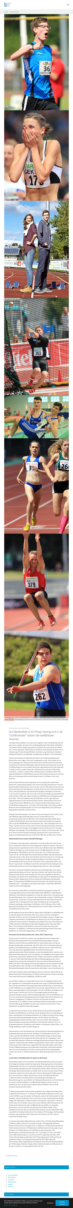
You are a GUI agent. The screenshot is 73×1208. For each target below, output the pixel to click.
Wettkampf (12, 1177)
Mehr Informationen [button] (11, 1205)
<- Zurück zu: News (11, 1156)
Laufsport (11, 1180)
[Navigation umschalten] (68, 4)
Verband (10, 1186)
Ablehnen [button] (50, 1203)
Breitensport (12, 1182)
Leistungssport (13, 1175)
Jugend (10, 1184)
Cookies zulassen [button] (62, 1203)
